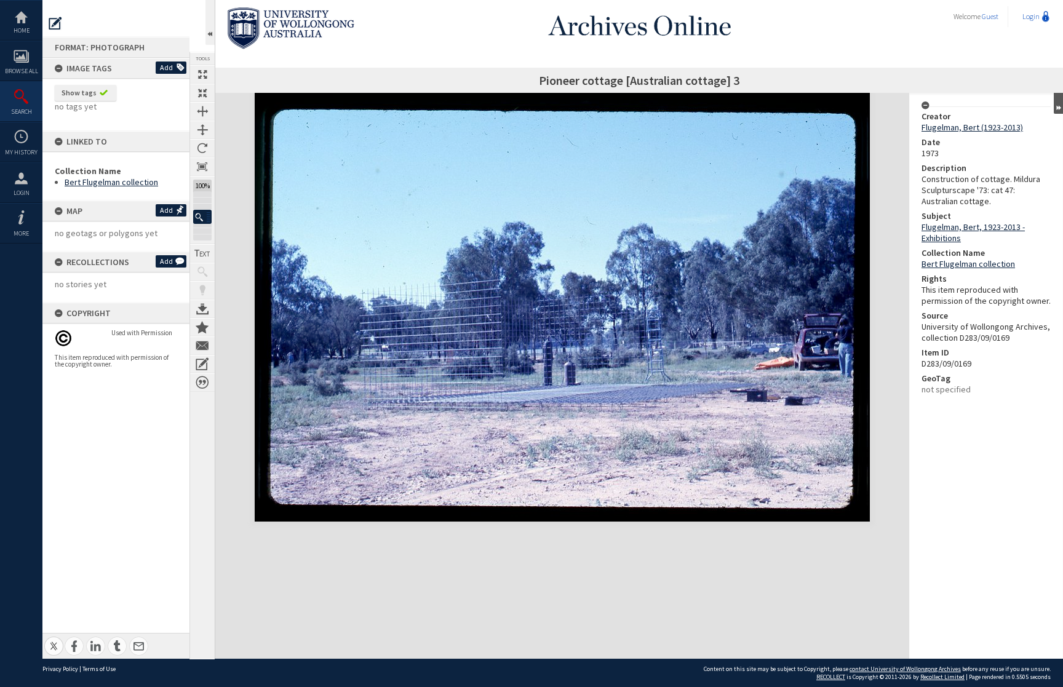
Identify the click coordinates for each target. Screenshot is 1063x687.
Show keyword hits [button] (202, 272)
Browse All (21, 71)
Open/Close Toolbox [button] (210, 22)
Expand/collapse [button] (1058, 103)
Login (22, 193)
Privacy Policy (60, 669)
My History (21, 152)
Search (21, 112)
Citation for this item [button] (202, 382)
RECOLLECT (830, 677)
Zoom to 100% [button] (202, 166)
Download (202, 309)
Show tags (79, 92)
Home (22, 30)
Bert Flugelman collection (111, 182)
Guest (990, 16)
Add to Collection (202, 327)
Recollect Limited (942, 677)
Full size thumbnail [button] (202, 74)
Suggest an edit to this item (55, 23)
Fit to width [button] (202, 111)
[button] (202, 217)
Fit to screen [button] (202, 93)
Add (166, 67)
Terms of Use (99, 669)
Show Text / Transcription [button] (202, 253)
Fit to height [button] (202, 130)
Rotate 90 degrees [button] (202, 148)
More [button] (21, 233)
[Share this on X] (53, 639)
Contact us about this (202, 345)
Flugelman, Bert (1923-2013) (972, 127)
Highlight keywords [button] (202, 290)
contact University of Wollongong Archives (905, 669)
